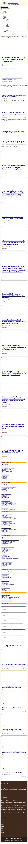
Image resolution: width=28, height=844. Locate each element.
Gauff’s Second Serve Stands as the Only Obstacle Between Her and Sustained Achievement (13, 132)
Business (5, 13)
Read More (4, 173)
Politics (7, 26)
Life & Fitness (9, 22)
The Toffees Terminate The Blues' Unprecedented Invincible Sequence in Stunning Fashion (13, 167)
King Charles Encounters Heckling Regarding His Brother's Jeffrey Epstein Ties (14, 347)
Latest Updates (4, 3)
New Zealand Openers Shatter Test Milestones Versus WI (12, 451)
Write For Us (7, 840)
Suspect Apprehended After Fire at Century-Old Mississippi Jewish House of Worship (13, 59)
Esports (4, 14)
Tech (7, 28)
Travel (7, 30)
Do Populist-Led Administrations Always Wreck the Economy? (12, 807)
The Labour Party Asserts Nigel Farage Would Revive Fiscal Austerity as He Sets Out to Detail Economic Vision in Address (13, 269)
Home (4, 11)
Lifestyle (7, 23)
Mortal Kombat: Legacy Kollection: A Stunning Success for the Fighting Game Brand (14, 373)
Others (7, 25)
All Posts (5, 12)
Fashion (4, 16)
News (7, 24)
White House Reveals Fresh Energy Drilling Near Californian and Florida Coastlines (13, 321)
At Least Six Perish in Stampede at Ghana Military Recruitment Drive (13, 426)
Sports (7, 27)
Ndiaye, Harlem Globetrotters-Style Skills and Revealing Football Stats (14, 805)
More (4, 18)
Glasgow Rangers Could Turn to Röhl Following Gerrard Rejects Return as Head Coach (13, 242)
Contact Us (5, 31)
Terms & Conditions (15, 840)
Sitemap (21, 840)
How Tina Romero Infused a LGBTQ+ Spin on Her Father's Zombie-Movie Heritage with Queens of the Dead (13, 114)
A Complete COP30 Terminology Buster (8, 800)
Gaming (7, 19)
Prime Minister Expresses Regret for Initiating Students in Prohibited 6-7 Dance (12, 78)
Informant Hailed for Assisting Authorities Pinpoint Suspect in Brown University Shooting (13, 193)
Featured (5, 17)
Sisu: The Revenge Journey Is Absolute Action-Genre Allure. (12, 217)
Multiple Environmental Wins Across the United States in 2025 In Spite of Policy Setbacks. (14, 96)
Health (7, 20)
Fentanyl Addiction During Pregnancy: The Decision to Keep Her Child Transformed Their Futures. (13, 399)
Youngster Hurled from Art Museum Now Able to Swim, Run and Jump (13, 295)
